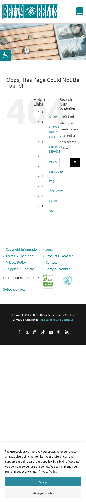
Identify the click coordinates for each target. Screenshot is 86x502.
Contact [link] (51, 262)
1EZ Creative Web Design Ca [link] (57, 319)
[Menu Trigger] (79, 11)
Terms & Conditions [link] (20, 256)
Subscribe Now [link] (14, 289)
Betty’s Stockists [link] (58, 269)
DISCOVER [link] (56, 171)
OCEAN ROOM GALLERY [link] (55, 131)
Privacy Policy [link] (48, 471)
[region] (43, 472)
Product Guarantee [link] (60, 256)
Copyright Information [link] (22, 249)
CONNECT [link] (56, 191)
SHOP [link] (53, 117)
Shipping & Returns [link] (20, 269)
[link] (5, 55)
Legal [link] (49, 249)
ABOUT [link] (54, 161)
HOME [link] (53, 201)
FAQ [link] (52, 181)
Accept (43, 482)
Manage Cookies (43, 493)
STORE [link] (53, 211)
